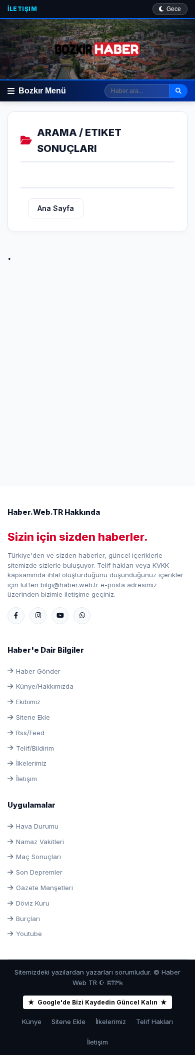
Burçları (28, 919)
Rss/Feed (30, 733)
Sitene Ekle (33, 717)
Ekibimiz (28, 702)
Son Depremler (39, 872)
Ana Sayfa (56, 208)
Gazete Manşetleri (44, 888)
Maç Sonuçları (38, 857)
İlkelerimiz (31, 763)
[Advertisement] (97, 363)
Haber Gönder (38, 671)
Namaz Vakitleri (40, 842)
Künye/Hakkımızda (45, 686)
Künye (32, 1022)
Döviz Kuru (33, 903)
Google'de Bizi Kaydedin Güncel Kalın (98, 1002)
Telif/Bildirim (35, 748)
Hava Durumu (37, 826)
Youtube (29, 934)
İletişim (22, 8)
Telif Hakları (154, 1022)
